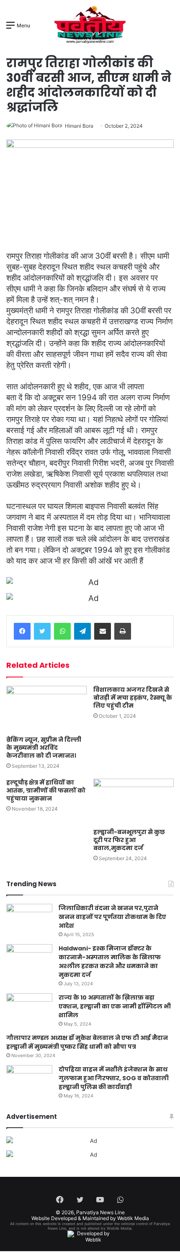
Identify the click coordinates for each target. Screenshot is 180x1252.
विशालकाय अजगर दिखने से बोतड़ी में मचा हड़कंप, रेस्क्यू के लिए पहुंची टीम (132, 697)
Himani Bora (79, 126)
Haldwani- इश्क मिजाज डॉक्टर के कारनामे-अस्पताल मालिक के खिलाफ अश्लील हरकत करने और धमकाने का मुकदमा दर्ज (110, 961)
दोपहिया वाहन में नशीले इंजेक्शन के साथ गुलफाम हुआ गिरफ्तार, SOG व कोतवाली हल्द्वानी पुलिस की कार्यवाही (114, 1078)
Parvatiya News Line (100, 1212)
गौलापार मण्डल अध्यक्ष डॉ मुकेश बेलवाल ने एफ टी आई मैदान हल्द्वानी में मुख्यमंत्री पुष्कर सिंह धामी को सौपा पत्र (87, 1042)
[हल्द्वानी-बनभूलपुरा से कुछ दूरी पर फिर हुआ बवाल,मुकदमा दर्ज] (133, 801)
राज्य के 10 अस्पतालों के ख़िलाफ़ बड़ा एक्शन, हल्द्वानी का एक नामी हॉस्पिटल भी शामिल (115, 1006)
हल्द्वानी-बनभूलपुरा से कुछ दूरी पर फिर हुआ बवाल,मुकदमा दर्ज (129, 840)
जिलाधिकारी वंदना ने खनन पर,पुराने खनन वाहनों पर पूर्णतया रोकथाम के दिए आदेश (112, 917)
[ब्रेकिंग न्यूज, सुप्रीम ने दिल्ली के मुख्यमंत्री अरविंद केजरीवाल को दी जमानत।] (46, 708)
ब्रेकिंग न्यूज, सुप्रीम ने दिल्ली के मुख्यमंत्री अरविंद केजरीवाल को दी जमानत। (43, 747)
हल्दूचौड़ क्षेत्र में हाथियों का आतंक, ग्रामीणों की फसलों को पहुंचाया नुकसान (45, 790)
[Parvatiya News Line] (90, 25)
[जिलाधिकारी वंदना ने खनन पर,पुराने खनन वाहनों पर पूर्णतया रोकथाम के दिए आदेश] (29, 919)
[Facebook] (22, 631)
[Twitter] (42, 631)
